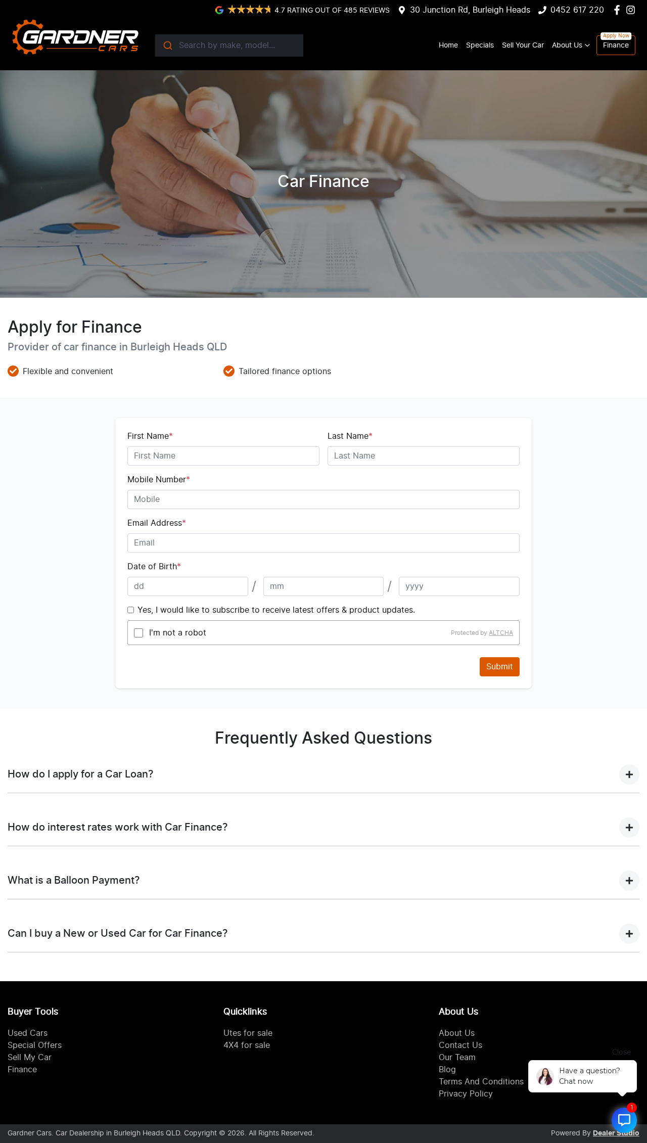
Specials (480, 45)
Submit (499, 667)
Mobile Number (158, 480)
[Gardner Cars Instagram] (632, 10)
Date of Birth (154, 567)
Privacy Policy (466, 1094)
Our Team (457, 1058)
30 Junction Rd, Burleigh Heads (470, 10)
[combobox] (229, 45)
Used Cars (28, 1033)
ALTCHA (501, 633)
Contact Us (460, 1045)
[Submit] (167, 45)
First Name (150, 436)
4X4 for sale (246, 1045)
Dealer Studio (616, 1133)
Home (448, 45)
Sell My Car (30, 1058)
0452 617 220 (577, 10)
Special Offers (35, 1045)
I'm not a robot (177, 633)
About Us (567, 45)
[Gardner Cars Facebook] (619, 10)
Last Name (350, 436)
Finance (616, 45)
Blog (447, 1070)
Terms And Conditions (481, 1082)
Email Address (156, 523)
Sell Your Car (523, 45)
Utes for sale (247, 1033)
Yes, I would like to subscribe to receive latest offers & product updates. (276, 610)
